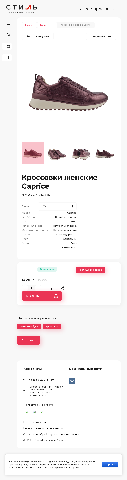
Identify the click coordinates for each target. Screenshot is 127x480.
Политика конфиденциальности (43, 428)
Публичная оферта (35, 422)
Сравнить (53, 288)
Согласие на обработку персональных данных (52, 434)
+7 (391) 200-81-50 (99, 9)
